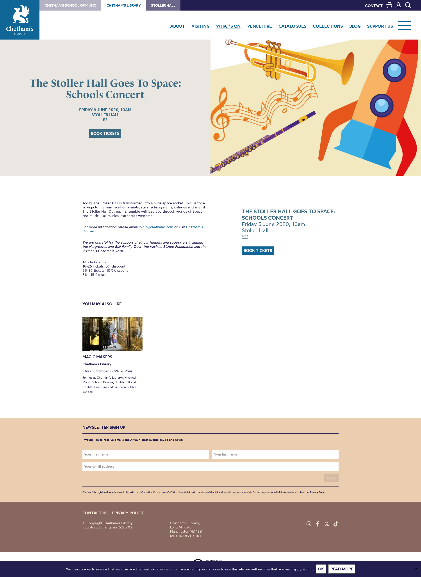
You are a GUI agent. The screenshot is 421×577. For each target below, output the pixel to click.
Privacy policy (128, 513)
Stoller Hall (163, 5)
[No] (415, 569)
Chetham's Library (19, 20)
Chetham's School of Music (70, 5)
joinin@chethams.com (156, 227)
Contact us (95, 513)
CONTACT (374, 5)
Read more (341, 569)
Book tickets (105, 133)
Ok (321, 569)
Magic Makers (97, 356)
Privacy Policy (318, 492)
